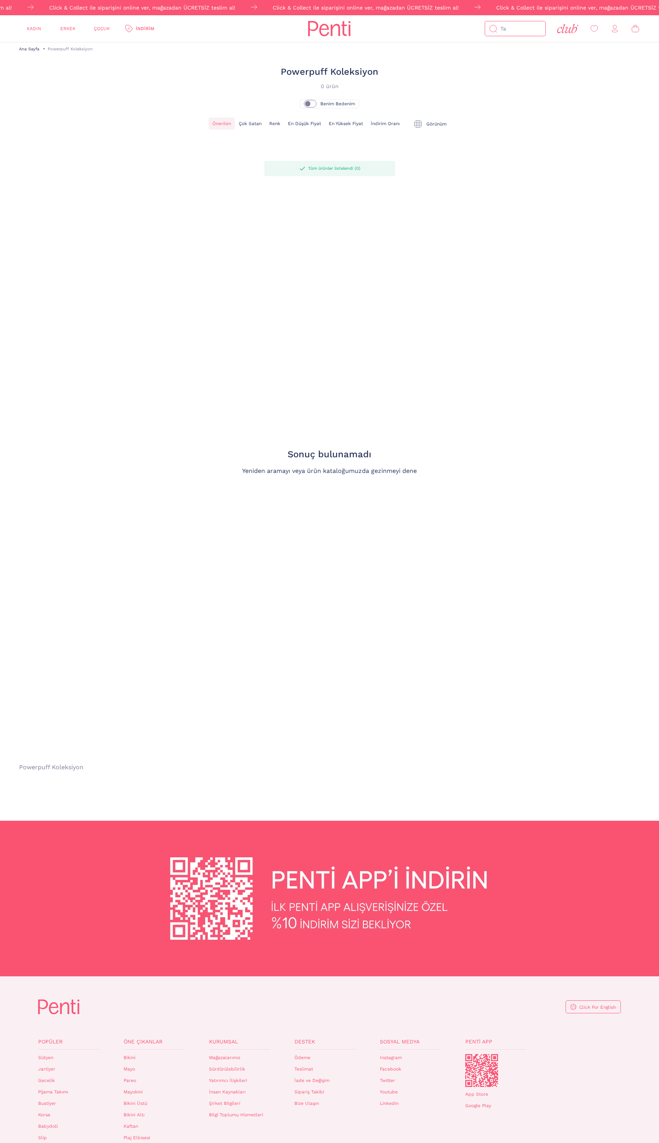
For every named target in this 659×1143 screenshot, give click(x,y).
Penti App (478, 1042)
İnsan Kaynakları (227, 1092)
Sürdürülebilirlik (227, 1069)
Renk (274, 123)
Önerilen (221, 123)
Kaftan (131, 1126)
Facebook (390, 1069)
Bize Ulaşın (306, 1103)
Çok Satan (250, 123)
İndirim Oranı (385, 123)
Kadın (34, 28)
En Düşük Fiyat (304, 123)
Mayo (129, 1069)
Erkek (68, 28)
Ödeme (302, 1057)
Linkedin (389, 1103)
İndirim (145, 28)
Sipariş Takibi (309, 1092)
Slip (42, 1137)
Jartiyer (46, 1069)
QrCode (481, 1070)
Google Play (478, 1105)
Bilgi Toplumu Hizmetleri (236, 1114)
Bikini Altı (134, 1114)
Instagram (391, 1057)
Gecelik (46, 1080)
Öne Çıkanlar (143, 1042)
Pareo (130, 1080)
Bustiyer (47, 1103)
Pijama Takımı (53, 1092)
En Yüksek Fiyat (346, 123)
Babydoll (48, 1126)
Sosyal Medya (400, 1042)
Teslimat (303, 1069)
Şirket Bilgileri (224, 1103)
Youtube (389, 1092)
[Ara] (493, 28)
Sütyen (45, 1057)
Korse (44, 1114)
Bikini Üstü (135, 1103)
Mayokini (133, 1092)
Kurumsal (223, 1042)
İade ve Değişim (312, 1080)
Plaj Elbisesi (137, 1137)
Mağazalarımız (224, 1057)
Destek (304, 1042)
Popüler (50, 1042)
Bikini (129, 1057)
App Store (476, 1094)
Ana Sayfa (29, 49)
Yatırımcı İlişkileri (228, 1080)
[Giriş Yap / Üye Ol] (614, 29)
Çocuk (102, 28)
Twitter (387, 1080)
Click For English (597, 1007)
